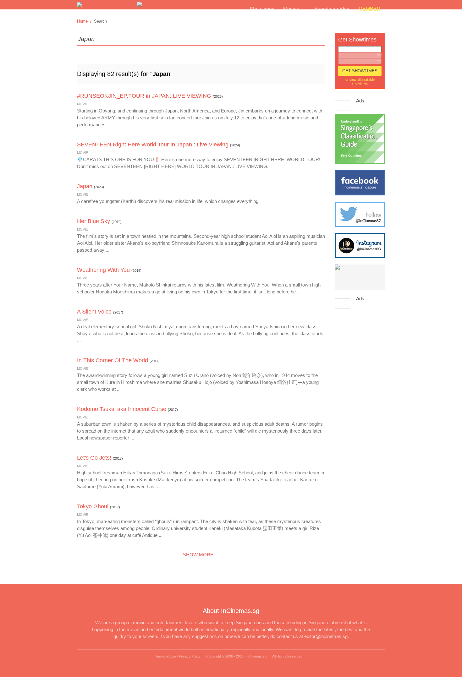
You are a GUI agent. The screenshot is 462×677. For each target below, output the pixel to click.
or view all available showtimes (360, 81)
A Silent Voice (94, 311)
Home (82, 21)
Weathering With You (103, 270)
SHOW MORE (199, 554)
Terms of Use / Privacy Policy (178, 656)
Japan (84, 186)
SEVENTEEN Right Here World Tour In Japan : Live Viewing (152, 144)
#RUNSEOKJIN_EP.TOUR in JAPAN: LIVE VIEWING (144, 96)
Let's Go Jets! (94, 458)
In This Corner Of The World (112, 360)
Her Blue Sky (93, 221)
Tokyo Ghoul (92, 506)
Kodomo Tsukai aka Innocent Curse (121, 409)
